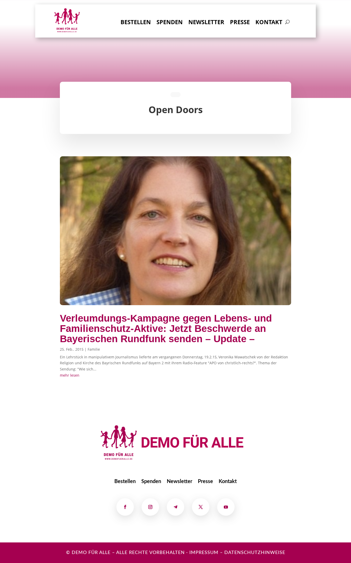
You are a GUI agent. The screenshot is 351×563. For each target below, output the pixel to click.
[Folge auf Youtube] (226, 507)
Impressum (203, 552)
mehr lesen (69, 375)
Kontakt (268, 23)
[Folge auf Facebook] (125, 507)
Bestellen (136, 23)
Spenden (169, 23)
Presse (240, 23)
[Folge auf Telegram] (175, 507)
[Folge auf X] (200, 507)
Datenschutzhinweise (254, 552)
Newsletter (206, 23)
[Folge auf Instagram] (150, 507)
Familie (94, 349)
